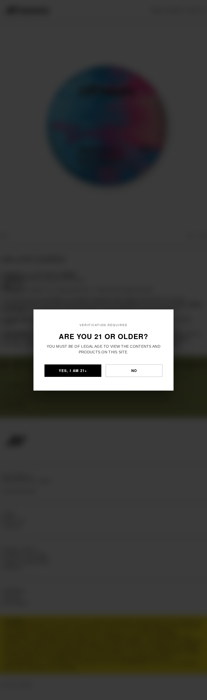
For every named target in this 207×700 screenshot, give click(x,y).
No (134, 370)
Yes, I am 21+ (73, 370)
